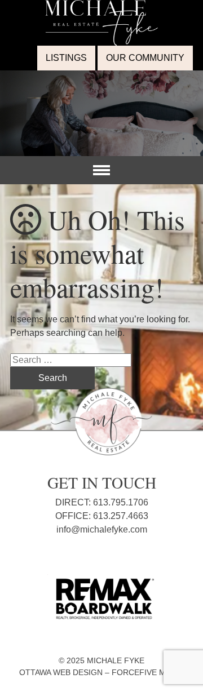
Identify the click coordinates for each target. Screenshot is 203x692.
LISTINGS (66, 58)
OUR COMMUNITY (145, 58)
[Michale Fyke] (101, 6)
